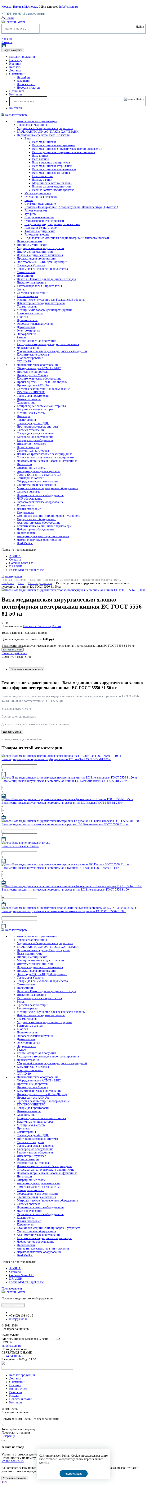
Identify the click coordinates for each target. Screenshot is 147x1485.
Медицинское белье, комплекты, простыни (45, 128)
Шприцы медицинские (32, 244)
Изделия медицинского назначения (40, 255)
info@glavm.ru (18, 1319)
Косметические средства (33, 354)
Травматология (27, 306)
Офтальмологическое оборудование (40, 502)
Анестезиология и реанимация (37, 121)
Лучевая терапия (28, 347)
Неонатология (26, 532)
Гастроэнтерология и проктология (39, 286)
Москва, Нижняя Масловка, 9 (21, 6)
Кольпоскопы (25, 505)
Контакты (15, 94)
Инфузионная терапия (31, 282)
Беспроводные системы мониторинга (41, 406)
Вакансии (23, 80)
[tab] (26, 669)
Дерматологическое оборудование (39, 539)
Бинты (28, 200)
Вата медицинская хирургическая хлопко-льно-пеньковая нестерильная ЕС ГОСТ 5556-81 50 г (64, 911)
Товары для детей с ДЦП (33, 423)
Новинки (15, 63)
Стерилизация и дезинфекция (36, 484)
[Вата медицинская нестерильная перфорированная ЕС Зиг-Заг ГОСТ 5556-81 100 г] (61, 755)
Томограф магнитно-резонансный (39, 474)
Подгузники (25, 275)
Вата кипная (40, 155)
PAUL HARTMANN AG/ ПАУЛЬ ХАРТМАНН (48, 131)
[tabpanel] (73, 699)
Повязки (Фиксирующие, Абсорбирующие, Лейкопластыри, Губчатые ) (71, 207)
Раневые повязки (35, 210)
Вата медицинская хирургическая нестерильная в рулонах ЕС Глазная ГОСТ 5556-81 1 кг (60, 867)
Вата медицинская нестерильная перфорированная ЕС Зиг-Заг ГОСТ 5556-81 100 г (56, 759)
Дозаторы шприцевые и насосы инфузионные (47, 460)
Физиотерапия (26, 419)
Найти (139, 26)
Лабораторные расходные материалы (41, 303)
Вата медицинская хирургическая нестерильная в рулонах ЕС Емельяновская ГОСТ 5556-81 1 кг (65, 824)
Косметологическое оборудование (39, 378)
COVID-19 (24, 361)
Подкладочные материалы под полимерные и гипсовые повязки (66, 237)
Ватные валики (42, 179)
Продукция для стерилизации (36, 258)
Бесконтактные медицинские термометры (44, 526)
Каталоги (15, 67)
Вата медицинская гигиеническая (54, 169)
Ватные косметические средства (53, 189)
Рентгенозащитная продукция (36, 340)
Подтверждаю (73, 1473)
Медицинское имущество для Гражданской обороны (51, 299)
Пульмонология (27, 320)
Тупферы (30, 213)
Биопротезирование (30, 358)
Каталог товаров (15, 114)
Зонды (21, 289)
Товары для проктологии (33, 395)
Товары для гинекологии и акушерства (42, 268)
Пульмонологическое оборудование (40, 495)
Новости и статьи (28, 87)
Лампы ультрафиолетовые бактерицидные (44, 454)
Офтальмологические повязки (44, 220)
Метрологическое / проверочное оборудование (47, 488)
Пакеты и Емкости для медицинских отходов (46, 279)
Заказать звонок (35, 13)
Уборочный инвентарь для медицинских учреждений (52, 351)
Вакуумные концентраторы (35, 409)
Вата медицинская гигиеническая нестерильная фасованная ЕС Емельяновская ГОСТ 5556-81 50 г (66, 889)
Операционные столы (31, 467)
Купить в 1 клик (12, 649)
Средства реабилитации (32, 292)
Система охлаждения (30, 430)
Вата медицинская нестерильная (53, 145)
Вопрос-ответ (26, 84)
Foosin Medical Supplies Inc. (26, 569)
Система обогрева (28, 491)
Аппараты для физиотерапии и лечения (43, 536)
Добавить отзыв (12, 731)
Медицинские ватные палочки (52, 183)
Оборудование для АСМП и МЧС (39, 368)
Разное (21, 337)
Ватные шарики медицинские (51, 186)
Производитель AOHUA (33, 385)
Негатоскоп (24, 464)
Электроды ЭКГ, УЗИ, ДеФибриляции (42, 262)
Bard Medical (25, 543)
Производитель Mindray (32, 375)
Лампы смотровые (29, 508)
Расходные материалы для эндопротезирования (48, 344)
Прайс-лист (16, 91)
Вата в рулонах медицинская (51, 162)
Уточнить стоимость (14, 1478)
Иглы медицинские (29, 241)
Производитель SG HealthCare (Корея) (42, 382)
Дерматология (26, 327)
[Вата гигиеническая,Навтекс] (26, 842)
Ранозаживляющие (36, 234)
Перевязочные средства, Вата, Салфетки (43, 135)
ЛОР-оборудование (29, 498)
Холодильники (26, 402)
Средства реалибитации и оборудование (43, 388)
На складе (15, 60)
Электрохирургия (28, 330)
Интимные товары (29, 399)
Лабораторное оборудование (35, 529)
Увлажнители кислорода (33, 450)
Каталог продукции (22, 56)
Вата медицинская (44, 141)
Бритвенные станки (30, 313)
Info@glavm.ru (68, 6)
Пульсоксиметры (28, 447)
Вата (27, 138)
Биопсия (22, 316)
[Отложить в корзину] (4, 774)
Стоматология (26, 272)
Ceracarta (15, 559)
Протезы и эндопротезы (32, 371)
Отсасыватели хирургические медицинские (45, 457)
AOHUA (15, 556)
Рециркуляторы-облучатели (35, 440)
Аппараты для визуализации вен (38, 471)
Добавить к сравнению (17, 656)
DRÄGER (15, 566)
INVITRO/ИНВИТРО (31, 392)
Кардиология (25, 512)
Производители (12, 576)
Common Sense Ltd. (21, 563)
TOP (4, 1481)
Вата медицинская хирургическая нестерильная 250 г (67, 148)
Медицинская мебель (31, 412)
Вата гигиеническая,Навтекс (20, 846)
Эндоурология (26, 334)
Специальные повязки (39, 217)
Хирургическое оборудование (36, 519)
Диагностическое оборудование (37, 364)
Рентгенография (27, 296)
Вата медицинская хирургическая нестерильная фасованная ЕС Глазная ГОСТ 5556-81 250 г (62, 802)
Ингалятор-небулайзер (31, 443)
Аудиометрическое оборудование (38, 522)
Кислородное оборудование (35, 436)
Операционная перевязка (40, 196)
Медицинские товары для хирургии (40, 248)
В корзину (8, 1436)
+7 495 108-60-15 (13, 1461)
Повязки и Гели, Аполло (40, 227)
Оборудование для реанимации (37, 481)
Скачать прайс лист (14, 653)
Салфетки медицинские (40, 203)
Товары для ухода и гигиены (35, 433)
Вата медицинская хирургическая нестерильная (63, 152)
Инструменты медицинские (35, 251)
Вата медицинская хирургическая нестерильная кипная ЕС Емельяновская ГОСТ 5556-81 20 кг (64, 781)
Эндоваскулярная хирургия (35, 323)
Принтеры (23, 416)
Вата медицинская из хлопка (51, 172)
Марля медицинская (37, 193)
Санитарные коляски (30, 478)
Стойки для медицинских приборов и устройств (48, 515)
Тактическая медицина (32, 124)
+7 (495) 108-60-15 (13, 13)
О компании (17, 73)
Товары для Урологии (31, 265)
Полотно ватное (42, 176)
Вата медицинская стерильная (52, 165)
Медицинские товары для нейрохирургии (44, 310)
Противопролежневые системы (37, 426)
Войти (9, 18)
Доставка (15, 70)
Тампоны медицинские (39, 231)
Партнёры (23, 77)
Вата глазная (40, 159)
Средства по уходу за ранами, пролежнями (52, 224)
